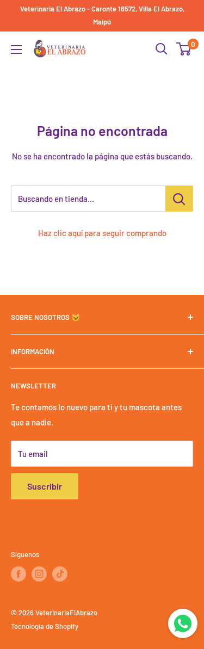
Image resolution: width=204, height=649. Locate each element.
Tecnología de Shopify (44, 626)
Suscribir (44, 486)
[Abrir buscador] (162, 49)
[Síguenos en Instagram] (39, 574)
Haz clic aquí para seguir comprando (102, 233)
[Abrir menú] (16, 49)
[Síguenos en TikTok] (59, 574)
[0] (184, 48)
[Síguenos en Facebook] (18, 574)
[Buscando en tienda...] (179, 199)
